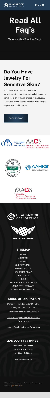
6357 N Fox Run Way (23, 349)
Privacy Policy (17, 386)
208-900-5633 (18, 340)
